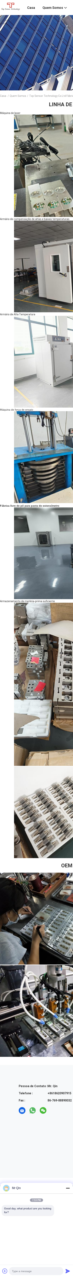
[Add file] (4, 1271)
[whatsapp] (32, 1110)
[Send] (68, 1271)
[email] (22, 1110)
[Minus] (68, 1188)
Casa (3, 95)
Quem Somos (18, 95)
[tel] (53, 1110)
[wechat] (43, 1110)
